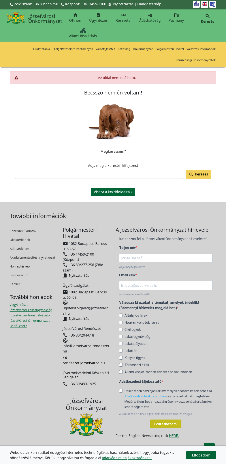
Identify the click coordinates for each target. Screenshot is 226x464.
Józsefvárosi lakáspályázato (30, 315)
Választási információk (201, 49)
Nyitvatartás (123, 4)
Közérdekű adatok (23, 231)
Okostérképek (20, 240)
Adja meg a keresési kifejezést (113, 165)
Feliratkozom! (165, 424)
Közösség (124, 49)
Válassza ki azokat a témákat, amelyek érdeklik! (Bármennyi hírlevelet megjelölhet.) (159, 305)
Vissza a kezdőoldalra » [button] (113, 191)
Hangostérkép (149, 4)
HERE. (174, 435)
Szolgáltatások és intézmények (73, 49)
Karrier (15, 284)
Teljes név (127, 248)
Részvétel (123, 17)
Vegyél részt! (19, 304)
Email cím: (127, 275)
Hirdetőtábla (41, 49)
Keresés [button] (207, 18)
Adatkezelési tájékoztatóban (145, 396)
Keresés (198, 174)
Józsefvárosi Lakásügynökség (31, 310)
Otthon (75, 17)
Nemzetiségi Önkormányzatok (195, 60)
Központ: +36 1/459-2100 (85, 4)
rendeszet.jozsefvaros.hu (84, 362)
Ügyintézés (98, 17)
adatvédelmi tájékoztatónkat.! (127, 457)
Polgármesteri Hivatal (169, 49)
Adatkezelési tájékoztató (140, 381)
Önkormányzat (143, 49)
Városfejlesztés (105, 49)
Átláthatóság (150, 17)
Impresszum (19, 275)
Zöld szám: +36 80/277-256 (34, 4)
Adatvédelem (19, 248)
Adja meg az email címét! (134, 294)
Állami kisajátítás (83, 35)
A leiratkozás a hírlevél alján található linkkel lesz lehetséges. (156, 414)
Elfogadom (201, 455)
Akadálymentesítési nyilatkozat (32, 257)
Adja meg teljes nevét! (132, 267)
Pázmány (176, 20)
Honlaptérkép (20, 266)
